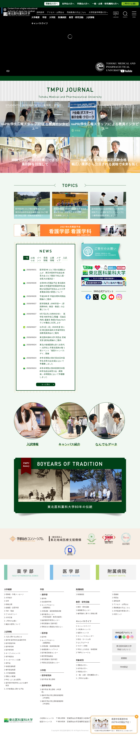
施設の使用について (13, 624)
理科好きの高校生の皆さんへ (52, 627)
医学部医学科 (10, 643)
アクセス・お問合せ (55, 12)
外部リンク (118, 614)
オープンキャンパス (13, 653)
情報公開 (9, 604)
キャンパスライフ (84, 626)
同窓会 (116, 598)
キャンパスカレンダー (86, 636)
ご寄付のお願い (130, 4)
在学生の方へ (68, 4)
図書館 (116, 594)
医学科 (44, 637)
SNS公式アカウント (124, 633)
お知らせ (33, 259)
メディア (58, 259)
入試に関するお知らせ (14, 637)
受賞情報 (45, 259)
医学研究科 (10, 650)
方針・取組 (10, 611)
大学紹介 (9, 598)
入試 (65, 258)
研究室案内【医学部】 (50, 659)
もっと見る (46, 384)
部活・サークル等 (84, 639)
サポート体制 (82, 646)
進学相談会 (10, 656)
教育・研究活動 (83, 607)
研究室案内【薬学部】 (50, 623)
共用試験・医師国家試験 (51, 646)
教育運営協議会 (47, 656)
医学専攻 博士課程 (48, 679)
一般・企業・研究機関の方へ (105, 4)
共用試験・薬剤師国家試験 (51, 611)
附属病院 (62, 17)
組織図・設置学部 (12, 608)
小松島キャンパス (84, 629)
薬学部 (45, 595)
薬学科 (44, 598)
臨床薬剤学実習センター (51, 620)
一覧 (26, 258)
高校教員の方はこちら (76, 12)
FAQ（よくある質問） (14, 680)
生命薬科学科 (46, 602)
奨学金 (8, 663)
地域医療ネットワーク (50, 649)
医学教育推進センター (50, 653)
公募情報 (52, 259)
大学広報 (9, 617)
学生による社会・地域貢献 (87, 649)
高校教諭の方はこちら (122, 608)
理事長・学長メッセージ (15, 594)
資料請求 (40, 12)
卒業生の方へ (83, 4)
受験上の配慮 (10, 676)
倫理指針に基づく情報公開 (87, 613)
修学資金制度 (10, 670)
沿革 (7, 601)
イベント (39, 259)
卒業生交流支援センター (51, 663)
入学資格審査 (10, 673)
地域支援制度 (10, 666)
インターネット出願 (13, 660)
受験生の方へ (52, 4)
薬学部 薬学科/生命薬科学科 (16, 640)
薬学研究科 (10, 647)
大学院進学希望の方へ (98, 12)
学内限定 (124, 667)
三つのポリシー (11, 614)
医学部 (45, 633)
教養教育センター (84, 610)
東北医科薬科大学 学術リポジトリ (124, 647)
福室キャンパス (83, 633)
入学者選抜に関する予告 (15, 689)
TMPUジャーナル (84, 653)
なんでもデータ (83, 643)
